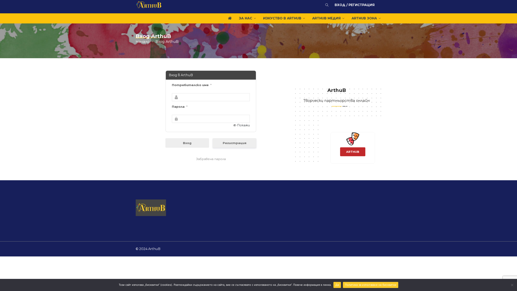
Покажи (243, 125)
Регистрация (234, 143)
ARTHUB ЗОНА (364, 18)
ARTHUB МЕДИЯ (326, 18)
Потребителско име (191, 85)
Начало (142, 41)
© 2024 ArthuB (148, 249)
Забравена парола (211, 159)
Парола (179, 107)
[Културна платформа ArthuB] (149, 5)
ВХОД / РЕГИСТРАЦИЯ (355, 5)
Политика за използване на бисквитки (370, 284)
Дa (337, 284)
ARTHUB (352, 155)
